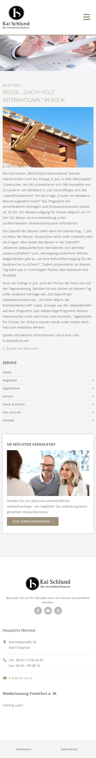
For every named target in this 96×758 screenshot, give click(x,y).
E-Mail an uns (18, 678)
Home (7, 372)
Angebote (10, 380)
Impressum (23, 749)
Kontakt (8, 420)
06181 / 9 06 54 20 (29, 660)
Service (8, 396)
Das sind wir (12, 412)
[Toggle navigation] (87, 16)
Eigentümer (11, 388)
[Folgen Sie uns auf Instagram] (58, 611)
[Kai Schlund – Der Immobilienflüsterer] (48, 585)
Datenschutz (69, 749)
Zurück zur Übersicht (22, 348)
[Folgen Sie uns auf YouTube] (48, 611)
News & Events (14, 404)
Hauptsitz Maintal (19, 630)
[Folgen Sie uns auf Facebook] (38, 611)
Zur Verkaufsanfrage (31, 521)
